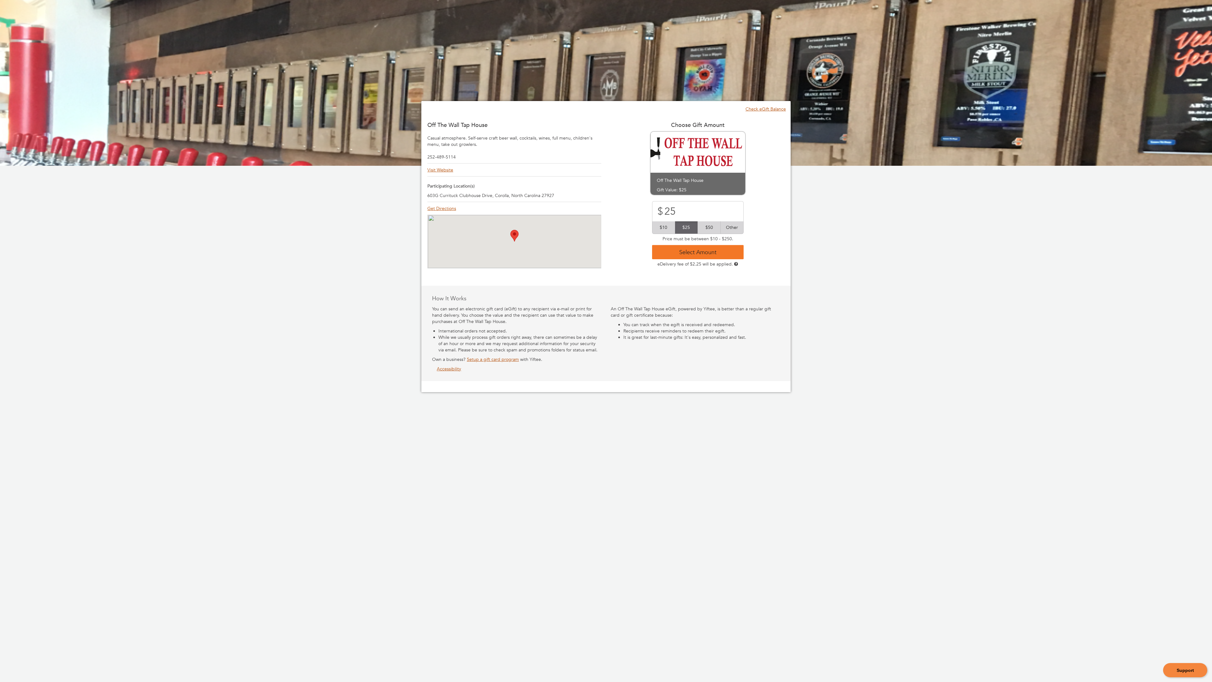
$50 (709, 227)
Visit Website (440, 170)
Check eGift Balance (766, 109)
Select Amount (697, 252)
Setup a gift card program (493, 359)
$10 (663, 227)
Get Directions (441, 208)
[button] (514, 236)
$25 (686, 227)
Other (732, 227)
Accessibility (449, 369)
